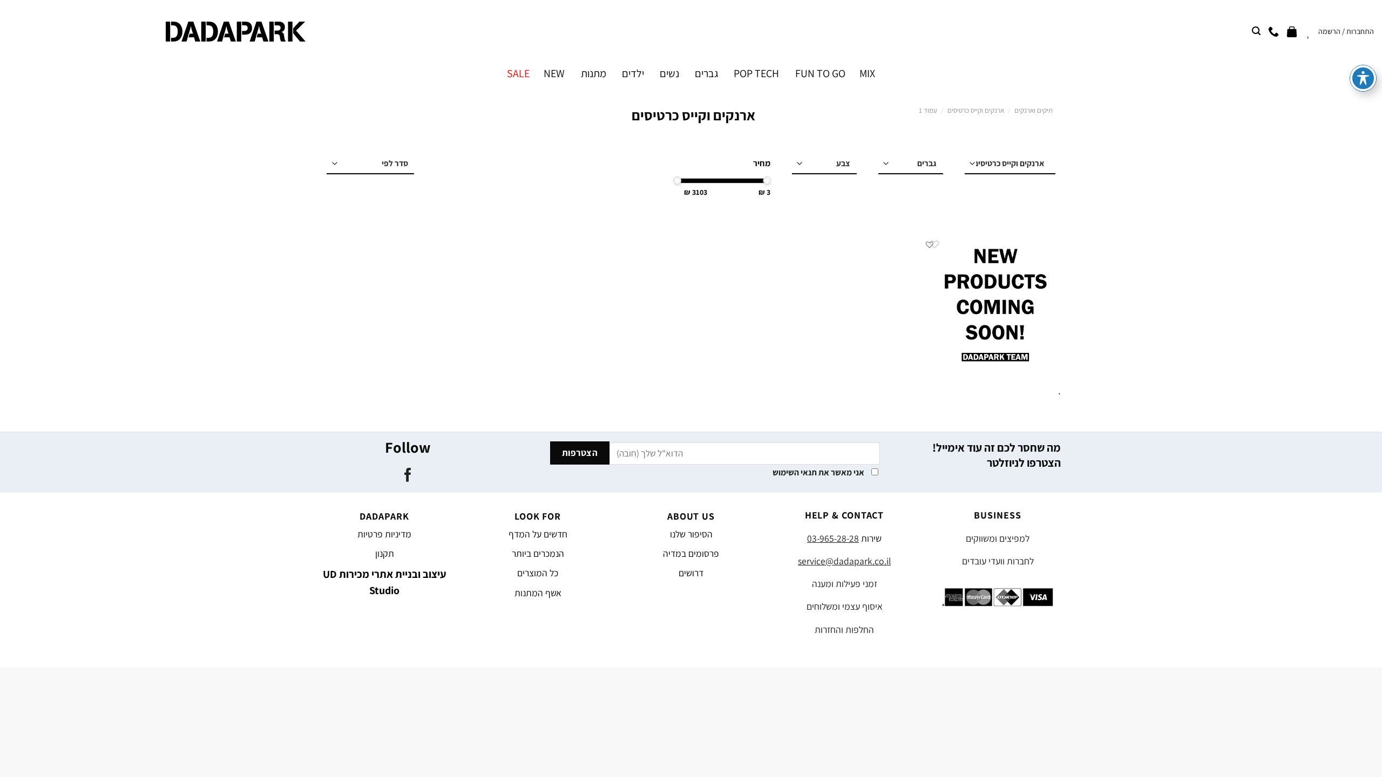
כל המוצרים (537, 573)
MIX (867, 73)
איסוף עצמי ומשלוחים (845, 606)
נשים (669, 73)
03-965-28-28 (833, 538)
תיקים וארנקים (1033, 110)
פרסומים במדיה (691, 553)
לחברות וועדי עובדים (998, 561)
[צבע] (824, 164)
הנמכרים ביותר (538, 553)
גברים (706, 73)
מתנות (593, 73)
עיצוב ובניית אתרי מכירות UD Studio (384, 582)
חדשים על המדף (538, 534)
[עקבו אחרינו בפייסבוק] (407, 475)
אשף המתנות (537, 593)
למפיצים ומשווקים (997, 538)
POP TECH (756, 73)
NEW (554, 73)
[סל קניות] (1291, 31)
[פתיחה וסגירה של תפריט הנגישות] (1363, 78)
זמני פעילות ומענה (844, 583)
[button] (929, 244)
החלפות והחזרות (844, 629)
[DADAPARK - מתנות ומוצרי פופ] (235, 32)
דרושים (691, 573)
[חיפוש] (1256, 31)
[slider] (767, 180)
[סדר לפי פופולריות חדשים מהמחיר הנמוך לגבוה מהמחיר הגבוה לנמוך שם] (370, 164)
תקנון (384, 553)
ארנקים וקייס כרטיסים (975, 110)
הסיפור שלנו (691, 534)
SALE (518, 73)
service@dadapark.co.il (844, 561)
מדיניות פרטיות (384, 534)
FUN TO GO (820, 73)
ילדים (633, 73)
